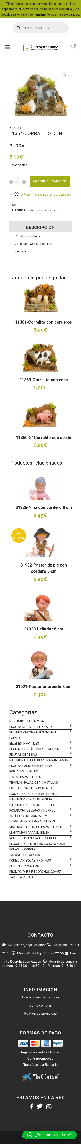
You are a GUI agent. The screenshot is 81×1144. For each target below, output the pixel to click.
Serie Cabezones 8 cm (43, 210)
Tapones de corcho (24, 855)
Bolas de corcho (22, 849)
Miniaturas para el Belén (29, 832)
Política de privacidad (40, 1013)
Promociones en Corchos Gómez (35, 872)
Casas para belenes (25, 777)
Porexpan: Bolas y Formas (30, 860)
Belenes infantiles (24, 743)
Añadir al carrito (49, 181)
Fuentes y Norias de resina (30, 799)
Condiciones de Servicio (40, 997)
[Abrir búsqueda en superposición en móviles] (40, 28)
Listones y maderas (25, 866)
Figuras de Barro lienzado (30, 727)
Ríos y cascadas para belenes (33, 794)
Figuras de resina (23, 755)
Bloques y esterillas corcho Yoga (37, 844)
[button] (64, 75)
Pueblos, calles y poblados (31, 788)
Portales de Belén (23, 771)
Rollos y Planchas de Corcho (33, 838)
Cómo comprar (40, 1005)
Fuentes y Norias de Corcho (31, 805)
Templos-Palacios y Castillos (33, 782)
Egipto (14, 738)
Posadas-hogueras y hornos (32, 810)
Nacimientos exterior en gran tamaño (40, 760)
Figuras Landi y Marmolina (30, 766)
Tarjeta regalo (21, 877)
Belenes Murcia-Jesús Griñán (32, 732)
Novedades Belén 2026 (26, 721)
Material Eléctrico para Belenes (35, 827)
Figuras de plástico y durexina (34, 749)
